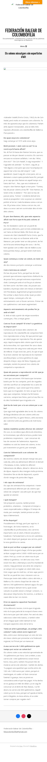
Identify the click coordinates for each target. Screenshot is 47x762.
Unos (21, 746)
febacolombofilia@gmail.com (15, 731)
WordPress (33, 746)
